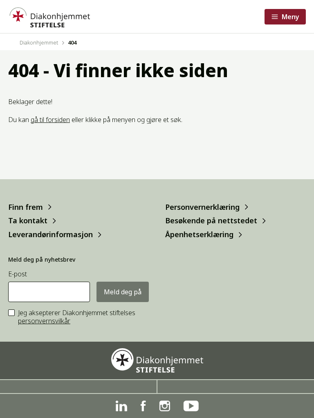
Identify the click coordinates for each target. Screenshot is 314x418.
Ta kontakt (27, 220)
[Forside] (49, 16)
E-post (17, 274)
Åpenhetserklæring (199, 234)
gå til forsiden (50, 119)
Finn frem (25, 206)
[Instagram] (164, 405)
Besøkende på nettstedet (211, 220)
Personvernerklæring (202, 206)
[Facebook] (143, 405)
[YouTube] (191, 405)
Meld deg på (122, 291)
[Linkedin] (121, 405)
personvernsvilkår (44, 320)
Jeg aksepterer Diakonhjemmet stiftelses (76, 317)
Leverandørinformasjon (50, 234)
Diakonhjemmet (39, 42)
